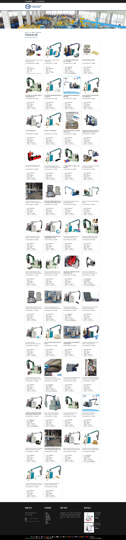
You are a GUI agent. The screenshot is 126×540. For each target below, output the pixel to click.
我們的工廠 (48, 519)
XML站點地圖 (98, 538)
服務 (47, 521)
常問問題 (47, 516)
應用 (47, 512)
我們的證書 (48, 518)
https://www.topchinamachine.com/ (32, 521)
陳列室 (33, 32)
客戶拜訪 (47, 514)
